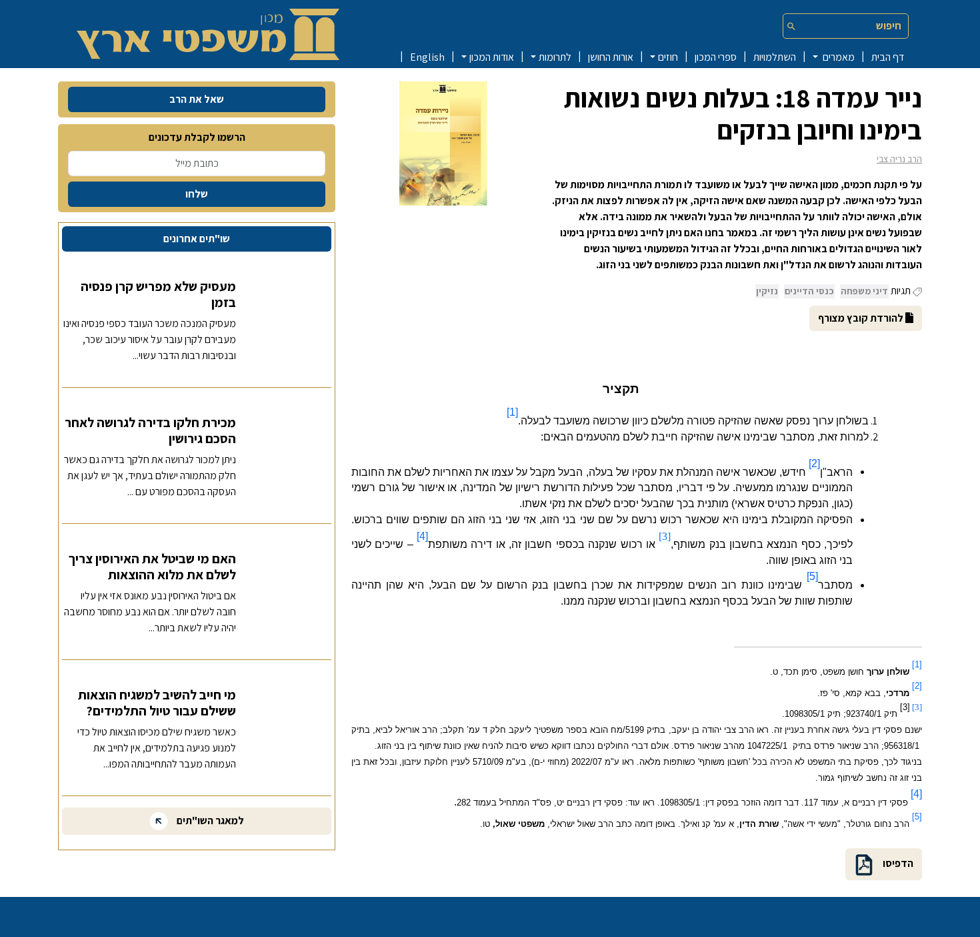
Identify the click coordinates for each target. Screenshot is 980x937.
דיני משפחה (864, 291)
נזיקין (767, 291)
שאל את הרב (196, 99)
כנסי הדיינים (809, 291)
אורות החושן (610, 57)
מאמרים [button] (838, 57)
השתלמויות (774, 57)
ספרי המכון (716, 57)
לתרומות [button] (555, 57)
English (427, 57)
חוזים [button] (668, 57)
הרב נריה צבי (899, 159)
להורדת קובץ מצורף (861, 318)
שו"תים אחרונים (196, 239)
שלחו (196, 194)
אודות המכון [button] (491, 57)
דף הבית (887, 57)
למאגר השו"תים (209, 821)
